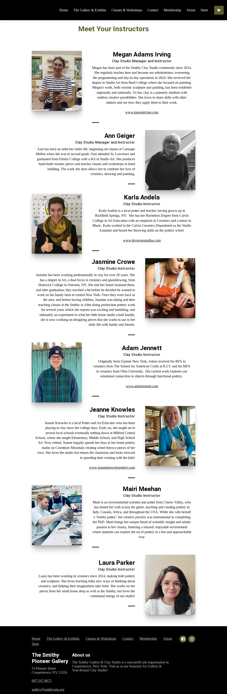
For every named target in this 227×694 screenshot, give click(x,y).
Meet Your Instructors (113, 29)
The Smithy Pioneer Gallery (50, 658)
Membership (172, 10)
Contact (152, 10)
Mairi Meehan (142, 489)
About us (81, 655)
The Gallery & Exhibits (89, 10)
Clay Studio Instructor (141, 204)
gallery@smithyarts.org (48, 689)
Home (63, 10)
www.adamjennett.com (142, 386)
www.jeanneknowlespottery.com (112, 467)
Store (204, 10)
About (190, 10)
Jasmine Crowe (113, 261)
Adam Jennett (142, 348)
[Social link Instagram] (191, 639)
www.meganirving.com (141, 112)
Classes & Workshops (127, 10)
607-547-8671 (42, 680)
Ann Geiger (119, 135)
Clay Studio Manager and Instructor (142, 61)
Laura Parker (117, 562)
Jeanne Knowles (112, 409)
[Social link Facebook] (182, 639)
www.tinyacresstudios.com (142, 240)
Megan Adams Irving (142, 54)
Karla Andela (142, 197)
